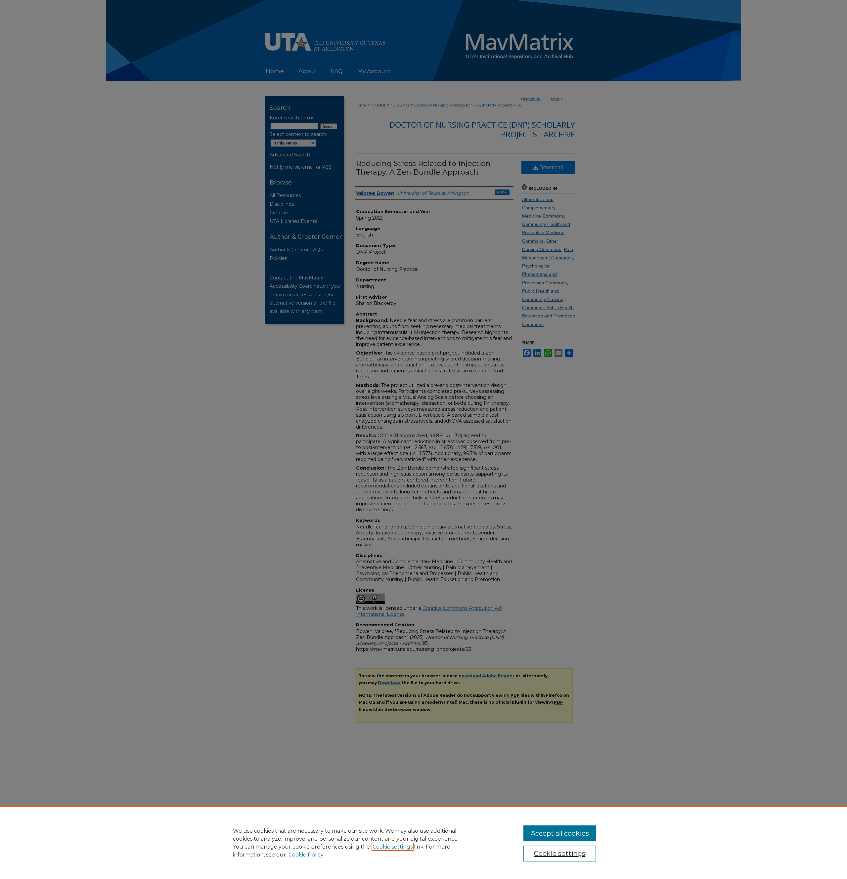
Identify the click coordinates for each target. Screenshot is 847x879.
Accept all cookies (560, 833)
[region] (423, 842)
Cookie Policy (306, 855)
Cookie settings (393, 847)
